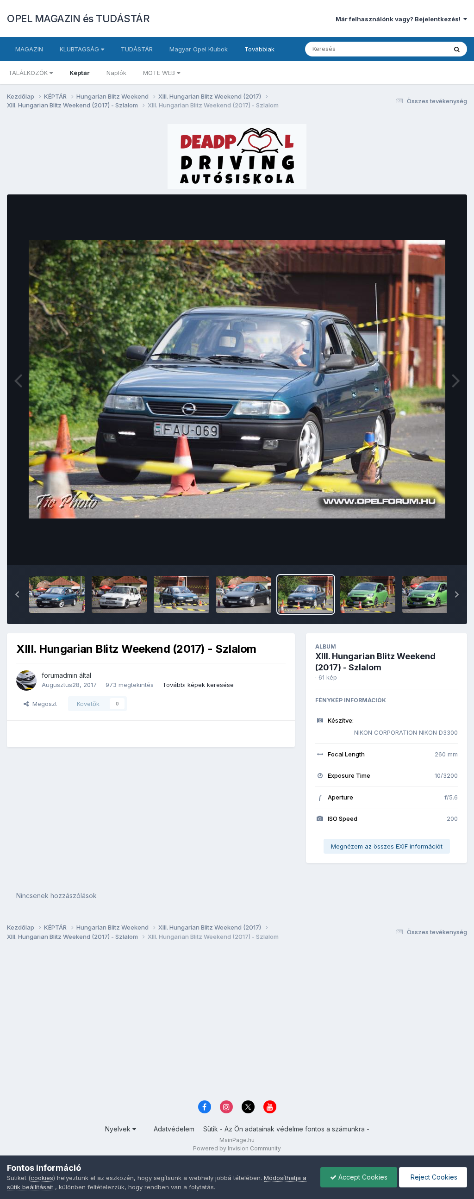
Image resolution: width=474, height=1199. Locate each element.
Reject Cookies (433, 1177)
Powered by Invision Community (237, 1148)
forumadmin (59, 675)
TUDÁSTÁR (137, 49)
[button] (17, 594)
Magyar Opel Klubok (198, 49)
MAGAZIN (29, 49)
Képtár (79, 72)
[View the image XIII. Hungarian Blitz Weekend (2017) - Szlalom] (57, 594)
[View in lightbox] (237, 379)
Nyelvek (118, 1129)
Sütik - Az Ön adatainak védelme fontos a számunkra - (286, 1129)
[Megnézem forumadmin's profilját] (26, 680)
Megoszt (43, 703)
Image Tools (428, 548)
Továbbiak (259, 49)
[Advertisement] (237, 1023)
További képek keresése (198, 684)
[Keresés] (457, 49)
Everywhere (418, 48)
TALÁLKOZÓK (29, 72)
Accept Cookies (362, 1177)
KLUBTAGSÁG (80, 49)
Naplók (116, 72)
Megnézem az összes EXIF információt (387, 846)
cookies (42, 1177)
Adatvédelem (174, 1129)
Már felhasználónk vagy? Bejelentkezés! (399, 19)
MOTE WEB (160, 72)
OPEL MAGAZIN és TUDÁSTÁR (78, 18)
